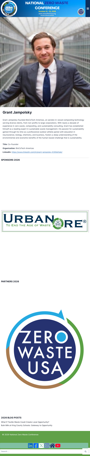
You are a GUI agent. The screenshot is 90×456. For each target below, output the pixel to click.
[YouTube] (58, 445)
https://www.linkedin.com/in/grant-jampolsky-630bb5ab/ (37, 152)
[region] (45, 221)
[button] (4, 221)
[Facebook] (36, 445)
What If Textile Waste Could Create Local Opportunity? (25, 422)
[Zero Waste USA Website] (52, 445)
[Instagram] (47, 445)
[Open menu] (88, 8)
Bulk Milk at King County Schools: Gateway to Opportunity (26, 425)
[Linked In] (30, 445)
